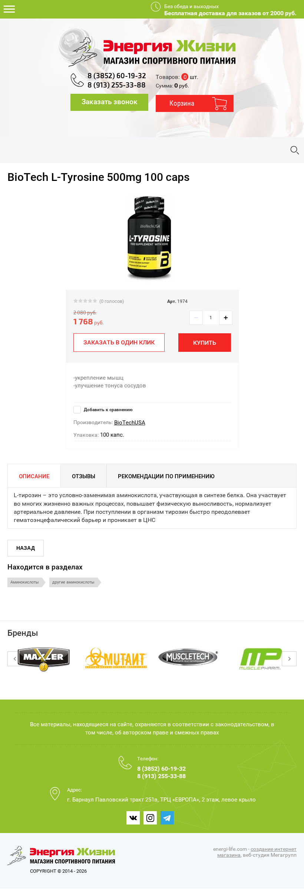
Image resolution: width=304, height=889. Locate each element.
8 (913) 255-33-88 (116, 85)
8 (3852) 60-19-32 (116, 76)
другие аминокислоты (73, 582)
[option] (149, 238)
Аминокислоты (24, 582)
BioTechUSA (129, 422)
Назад (25, 548)
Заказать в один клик (119, 342)
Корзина (181, 103)
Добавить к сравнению (108, 409)
